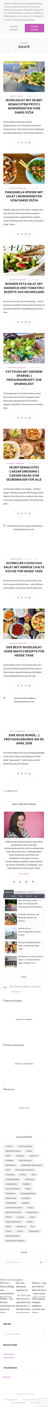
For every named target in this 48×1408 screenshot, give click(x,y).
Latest (30, 892)
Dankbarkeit (11, 1165)
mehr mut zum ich (13, 1212)
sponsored (21, 1226)
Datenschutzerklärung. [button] (24, 20)
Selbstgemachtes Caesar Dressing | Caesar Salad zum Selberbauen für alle (24, 473)
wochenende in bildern (15, 1241)
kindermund (11, 1198)
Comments (20, 892)
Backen (29, 1151)
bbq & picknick (16, 96)
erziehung (10, 1175)
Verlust (20, 1231)
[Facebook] (18, 143)
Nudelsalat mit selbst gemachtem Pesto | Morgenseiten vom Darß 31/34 (24, 106)
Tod (32, 1226)
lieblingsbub (11, 1203)
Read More (24, 874)
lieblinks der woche (14, 1208)
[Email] (29, 143)
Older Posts (11, 791)
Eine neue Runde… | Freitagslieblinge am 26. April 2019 (24, 739)
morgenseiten (32, 1212)
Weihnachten (34, 1231)
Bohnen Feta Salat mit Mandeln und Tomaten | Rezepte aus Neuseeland (24, 288)
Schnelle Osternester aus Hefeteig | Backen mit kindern (28, 917)
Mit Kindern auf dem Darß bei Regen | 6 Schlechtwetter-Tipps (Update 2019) (30, 959)
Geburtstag (29, 1179)
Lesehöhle (26, 1198)
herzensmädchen (13, 1189)
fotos (34, 1175)
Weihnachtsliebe (12, 1236)
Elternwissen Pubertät (24, 1170)
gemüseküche (16, 559)
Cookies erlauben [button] (34, 28)
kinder (28, 1189)
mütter (8, 1217)
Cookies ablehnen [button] (14, 28)
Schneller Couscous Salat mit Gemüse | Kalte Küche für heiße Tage (24, 567)
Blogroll (7, 1377)
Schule (8, 1226)
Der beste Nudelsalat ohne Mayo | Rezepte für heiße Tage (24, 651)
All (35, 896)
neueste (20, 1217)
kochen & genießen (17, 188)
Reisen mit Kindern (13, 1222)
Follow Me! (25, 1295)
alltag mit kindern (13, 1151)
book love (34, 1156)
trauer (8, 1231)
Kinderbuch (10, 1193)
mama (30, 1208)
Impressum (8, 1357)
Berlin (8, 1156)
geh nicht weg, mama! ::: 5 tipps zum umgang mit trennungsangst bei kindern (30, 903)
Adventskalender (25, 1146)
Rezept (30, 1222)
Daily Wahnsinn (25, 1160)
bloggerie (20, 1156)
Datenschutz (9, 1354)
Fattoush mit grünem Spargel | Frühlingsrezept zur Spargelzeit (24, 378)
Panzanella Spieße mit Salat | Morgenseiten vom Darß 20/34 (24, 196)
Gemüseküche (11, 1184)
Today (13, 896)
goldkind (26, 1184)
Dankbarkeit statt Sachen (31, 1165)
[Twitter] (22, 143)
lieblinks (25, 1203)
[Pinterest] (25, 143)
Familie (23, 1175)
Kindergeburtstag (28, 1193)
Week (21, 896)
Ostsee (32, 1217)
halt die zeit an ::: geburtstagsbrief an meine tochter (29, 931)
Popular (9, 892)
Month (29, 896)
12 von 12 (9, 1146)
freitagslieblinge (17, 731)
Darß (8, 1170)
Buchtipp (9, 1160)
